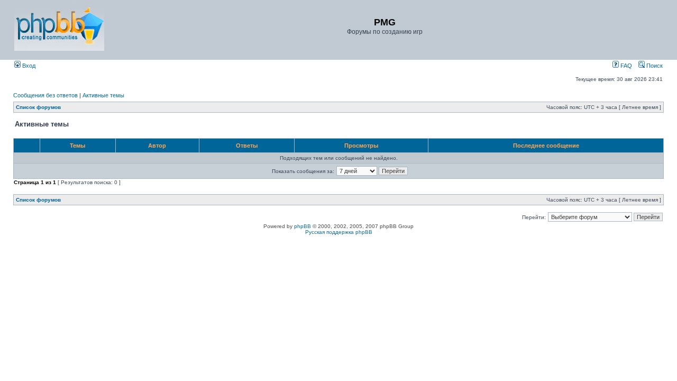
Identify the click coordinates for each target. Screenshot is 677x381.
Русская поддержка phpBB (338, 232)
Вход (28, 65)
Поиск (654, 65)
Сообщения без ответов (45, 95)
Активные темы (103, 95)
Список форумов (38, 107)
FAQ (625, 65)
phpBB (302, 226)
